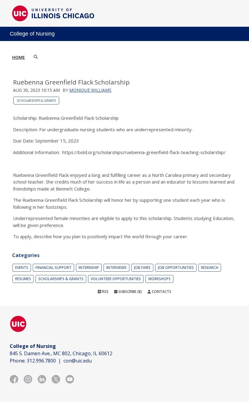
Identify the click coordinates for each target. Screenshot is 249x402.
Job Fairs (142, 267)
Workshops (159, 278)
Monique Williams (90, 90)
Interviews (116, 267)
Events (21, 267)
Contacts (161, 291)
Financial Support (53, 267)
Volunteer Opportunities (116, 278)
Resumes (23, 278)
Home (18, 57)
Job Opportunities (176, 267)
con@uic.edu (77, 360)
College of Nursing (32, 34)
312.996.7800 (41, 360)
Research (209, 267)
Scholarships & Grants (36, 100)
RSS (104, 291)
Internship (89, 267)
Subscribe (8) (130, 291)
